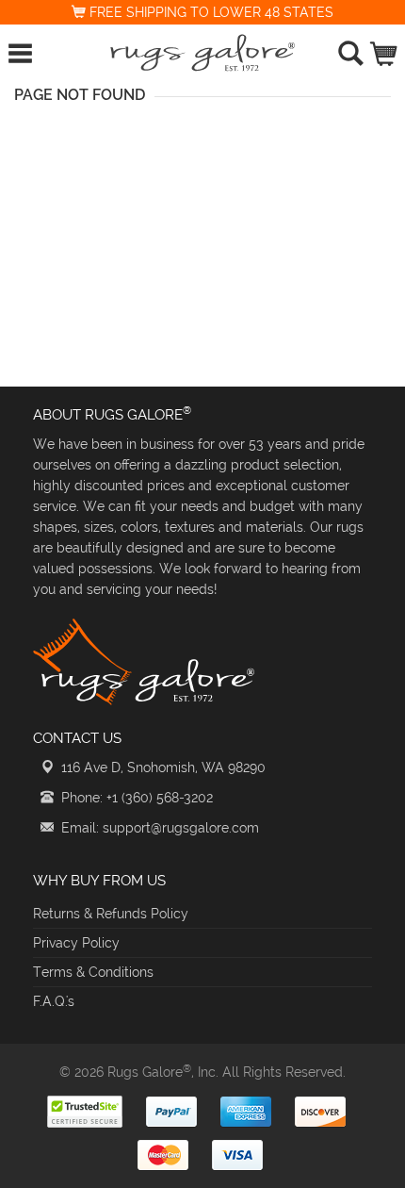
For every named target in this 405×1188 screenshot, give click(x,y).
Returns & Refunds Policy (110, 913)
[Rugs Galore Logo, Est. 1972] (203, 53)
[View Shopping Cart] (384, 49)
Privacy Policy (76, 942)
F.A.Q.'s (53, 1001)
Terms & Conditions (93, 972)
